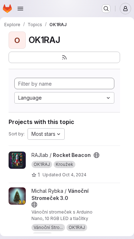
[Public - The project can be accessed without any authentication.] (96, 155)
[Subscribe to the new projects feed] (64, 57)
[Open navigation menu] (20, 8)
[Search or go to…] (106, 8)
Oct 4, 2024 (74, 174)
